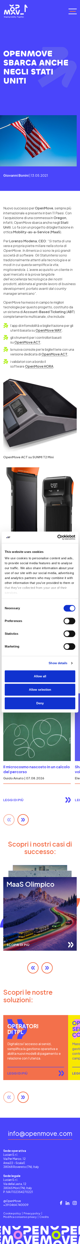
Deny (40, 703)
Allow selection (40, 689)
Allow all (40, 676)
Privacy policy (32, 1213)
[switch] (69, 621)
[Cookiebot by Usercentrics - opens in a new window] (57, 537)
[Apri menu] (73, 11)
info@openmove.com (40, 1133)
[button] (23, 819)
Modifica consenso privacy (20, 1216)
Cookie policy (12, 1213)
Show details (58, 663)
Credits (44, 1216)
